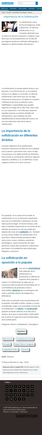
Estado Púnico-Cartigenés (24, 344)
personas (16, 290)
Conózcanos (23, 412)
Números (25, 350)
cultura (20, 308)
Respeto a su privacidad (10, 412)
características (34, 268)
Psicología (22, 8)
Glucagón (6, 344)
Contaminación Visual (24, 339)
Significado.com (8, 3)
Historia (32, 8)
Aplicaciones (8, 339)
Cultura (29, 12)
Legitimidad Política (10, 350)
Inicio (3, 12)
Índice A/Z (4, 8)
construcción (32, 308)
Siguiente (21, 331)
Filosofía (13, 8)
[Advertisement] (21, 66)
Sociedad (15, 12)
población (24, 232)
